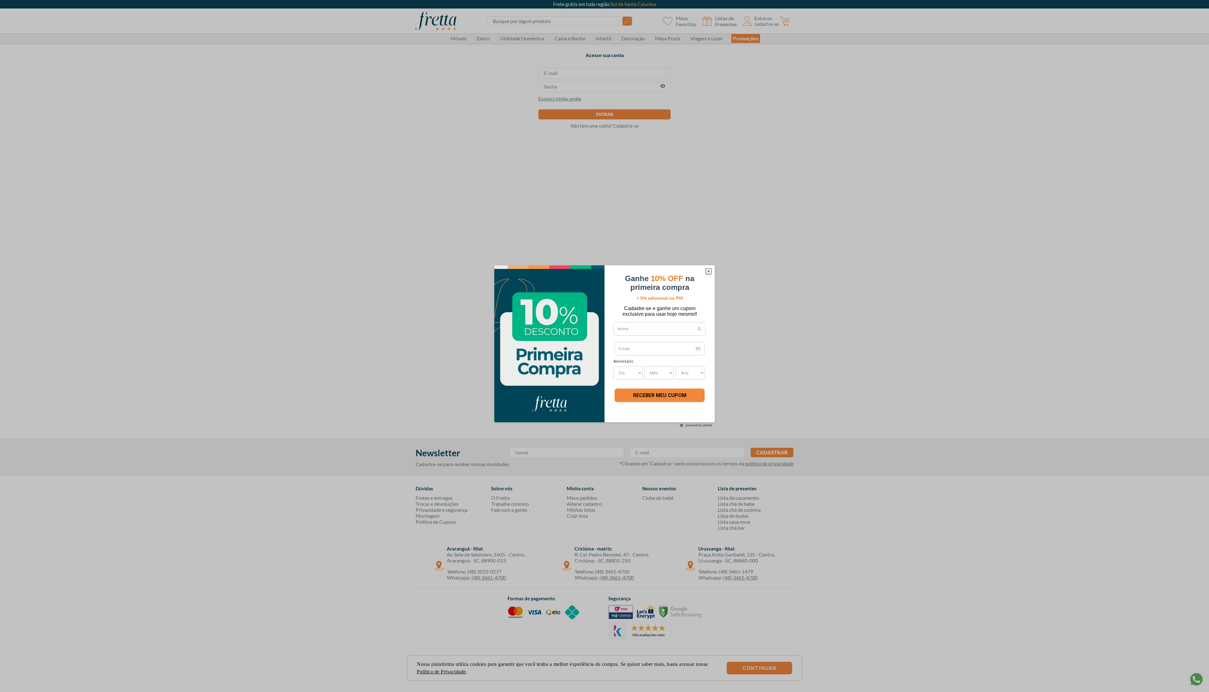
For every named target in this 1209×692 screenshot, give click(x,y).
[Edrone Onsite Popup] (604, 346)
